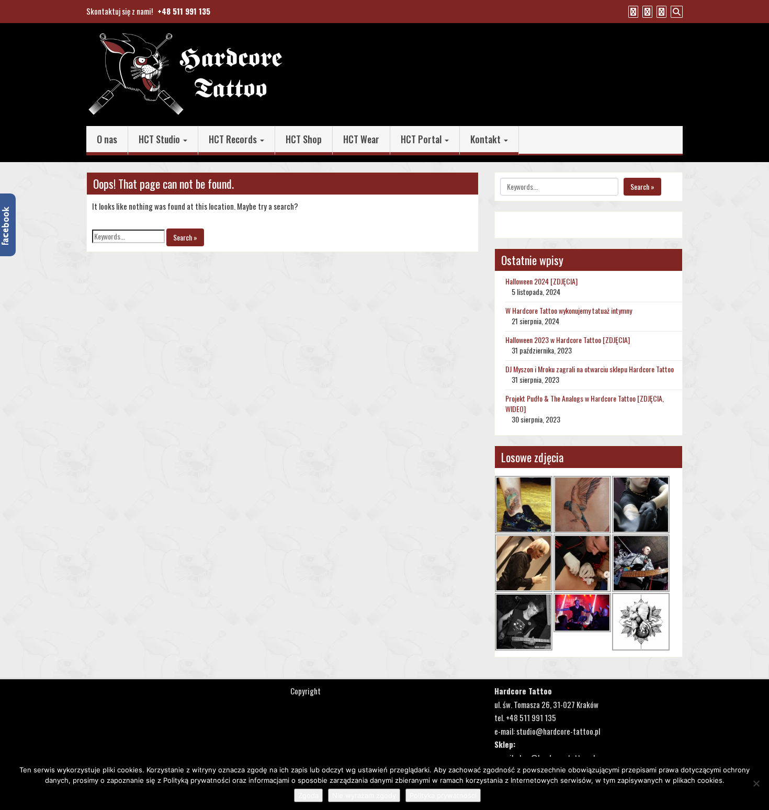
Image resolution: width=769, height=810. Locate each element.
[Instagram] (660, 11)
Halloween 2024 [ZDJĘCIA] (541, 281)
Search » (185, 237)
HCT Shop (304, 139)
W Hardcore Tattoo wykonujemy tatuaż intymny (568, 310)
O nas (107, 139)
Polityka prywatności (443, 795)
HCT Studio (160, 139)
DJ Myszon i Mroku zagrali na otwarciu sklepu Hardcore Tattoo (589, 368)
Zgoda (308, 795)
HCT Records (234, 139)
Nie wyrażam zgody (364, 795)
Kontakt (486, 139)
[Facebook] (632, 11)
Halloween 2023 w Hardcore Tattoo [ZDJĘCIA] (567, 339)
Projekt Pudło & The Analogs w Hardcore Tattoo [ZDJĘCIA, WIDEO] (584, 403)
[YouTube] (646, 11)
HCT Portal (422, 139)
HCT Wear (361, 139)
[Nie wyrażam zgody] (756, 783)
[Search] (675, 11)
